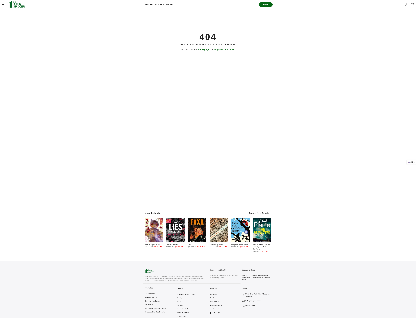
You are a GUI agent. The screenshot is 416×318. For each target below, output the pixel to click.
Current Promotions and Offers (155, 308)
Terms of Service (183, 312)
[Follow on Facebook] (211, 312)
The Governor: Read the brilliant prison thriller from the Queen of (262, 247)
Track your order (182, 298)
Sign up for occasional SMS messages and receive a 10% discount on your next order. (256, 277)
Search (265, 4)
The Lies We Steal (172, 244)
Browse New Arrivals (259, 213)
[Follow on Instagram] (219, 312)
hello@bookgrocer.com (253, 301)
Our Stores (213, 298)
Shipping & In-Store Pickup (186, 294)
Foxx (189, 244)
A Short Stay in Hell (216, 244)
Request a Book (182, 309)
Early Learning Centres (152, 301)
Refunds (180, 305)
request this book (224, 49)
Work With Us (214, 301)
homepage (204, 49)
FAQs (179, 301)
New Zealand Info (216, 305)
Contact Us (213, 294)
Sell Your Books (150, 293)
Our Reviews (149, 304)
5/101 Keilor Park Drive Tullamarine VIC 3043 (257, 295)
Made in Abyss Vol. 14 (152, 244)
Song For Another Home (239, 244)
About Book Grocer (216, 309)
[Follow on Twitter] (215, 312)
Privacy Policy (182, 316)
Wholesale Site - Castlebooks (155, 312)
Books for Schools (151, 297)
